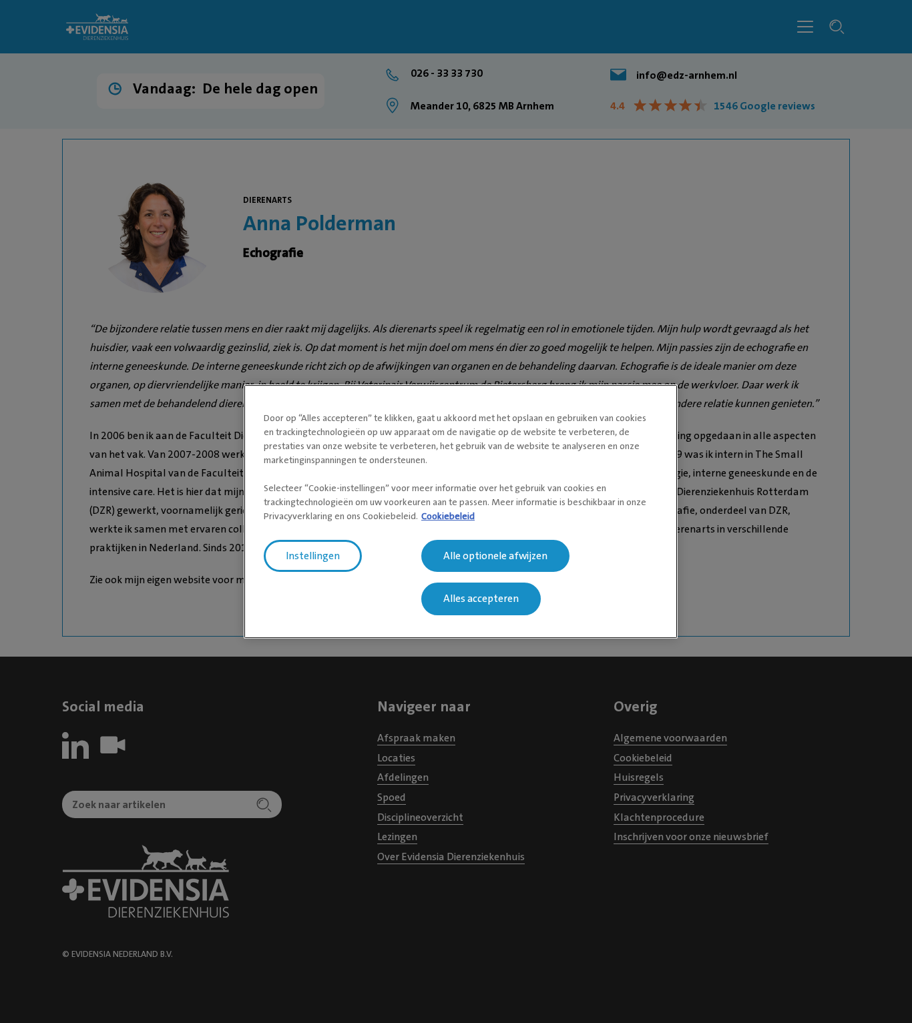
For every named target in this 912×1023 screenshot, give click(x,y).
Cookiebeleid (448, 516)
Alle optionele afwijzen (495, 556)
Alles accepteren (481, 599)
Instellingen (313, 556)
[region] (461, 511)
